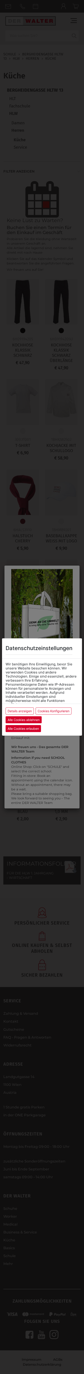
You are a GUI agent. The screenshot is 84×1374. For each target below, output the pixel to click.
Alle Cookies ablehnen (24, 720)
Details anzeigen (20, 711)
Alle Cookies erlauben (23, 728)
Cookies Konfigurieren (53, 711)
